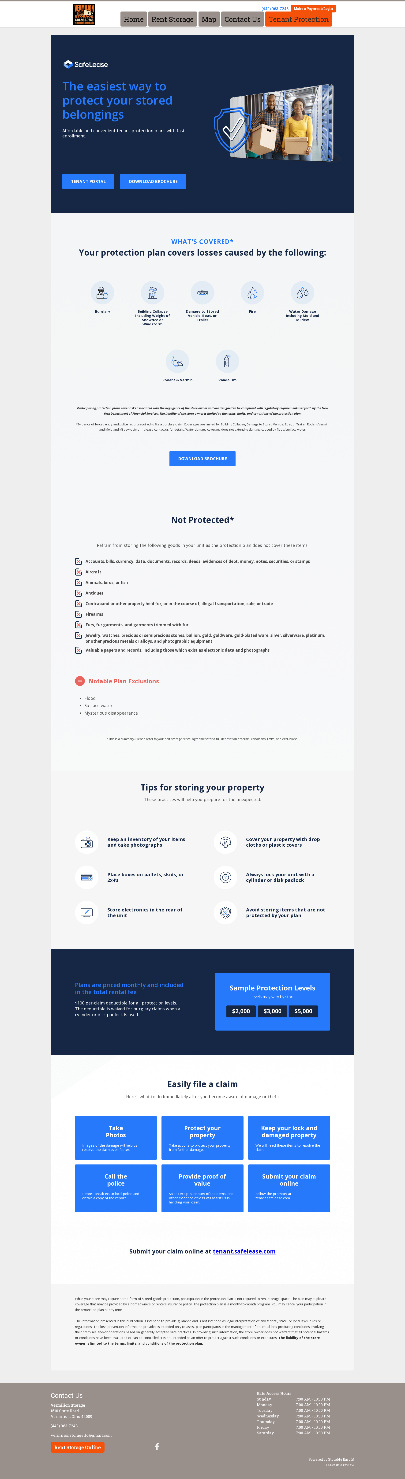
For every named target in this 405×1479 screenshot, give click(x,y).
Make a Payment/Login (313, 8)
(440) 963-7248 (275, 8)
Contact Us (243, 19)
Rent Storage (173, 19)
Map (209, 19)
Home (134, 19)
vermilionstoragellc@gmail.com (81, 1435)
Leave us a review (340, 1465)
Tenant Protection (299, 19)
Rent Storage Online (77, 1447)
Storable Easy (339, 1459)
